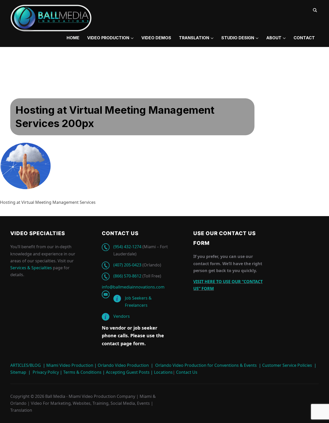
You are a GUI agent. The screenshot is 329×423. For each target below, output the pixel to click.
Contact (304, 37)
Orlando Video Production (123, 365)
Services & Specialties (31, 268)
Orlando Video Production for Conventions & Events (206, 365)
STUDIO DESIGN (237, 37)
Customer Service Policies (287, 365)
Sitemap (18, 372)
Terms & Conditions (82, 372)
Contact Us (186, 372)
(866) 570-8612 (127, 276)
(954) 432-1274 (127, 246)
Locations (163, 372)
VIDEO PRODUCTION (108, 37)
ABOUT (273, 37)
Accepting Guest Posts (127, 372)
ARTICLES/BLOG (25, 365)
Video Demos (156, 37)
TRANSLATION (194, 37)
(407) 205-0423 (127, 265)
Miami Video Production (69, 365)
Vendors (121, 316)
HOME (73, 37)
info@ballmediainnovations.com (133, 287)
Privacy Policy (46, 372)
